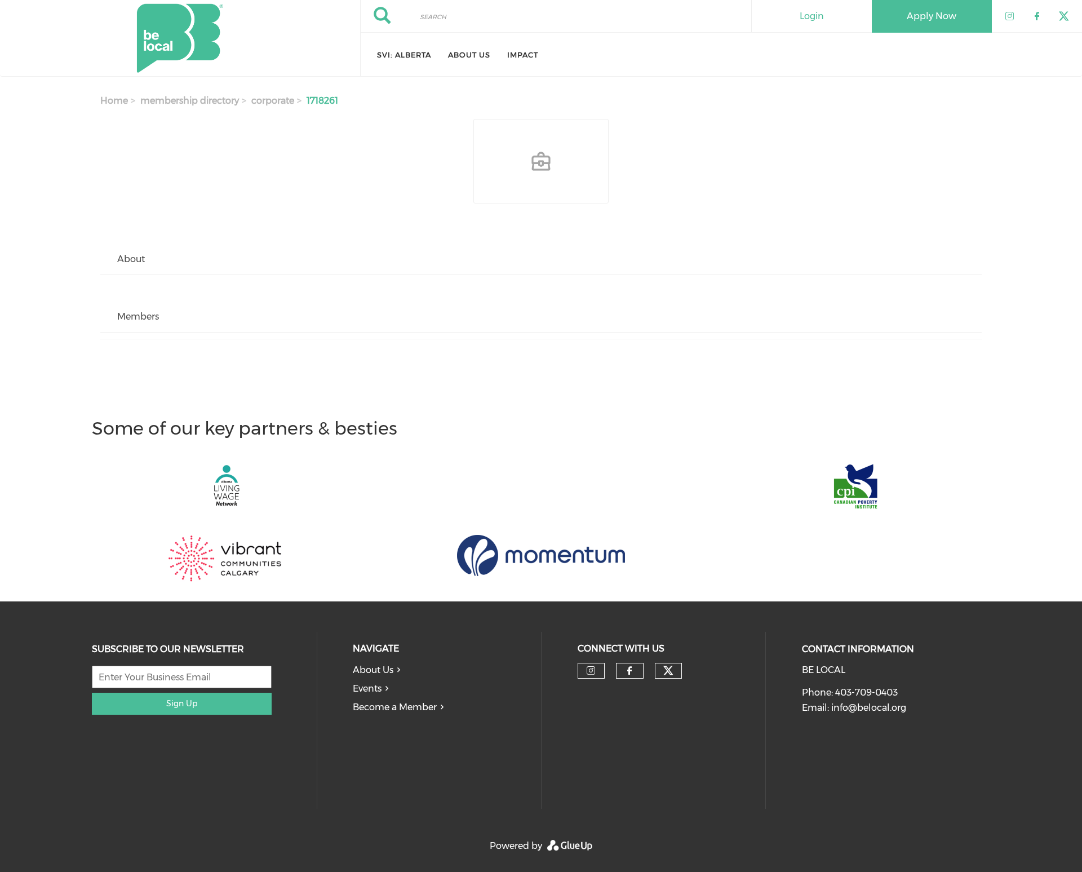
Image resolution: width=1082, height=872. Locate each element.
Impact (522, 54)
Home (114, 100)
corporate (272, 100)
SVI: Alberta (404, 54)
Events (367, 688)
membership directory (189, 100)
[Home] (180, 38)
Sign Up (181, 703)
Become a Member (395, 707)
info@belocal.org (868, 707)
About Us (469, 54)
